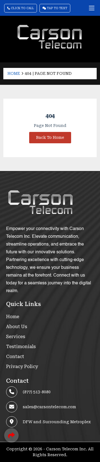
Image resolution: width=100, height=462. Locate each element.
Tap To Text (56, 8)
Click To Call (22, 8)
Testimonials (21, 346)
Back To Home (50, 137)
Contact (15, 356)
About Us (16, 326)
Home (14, 73)
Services (15, 336)
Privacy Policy (22, 366)
